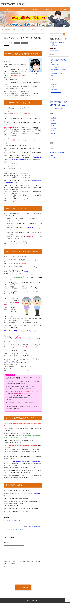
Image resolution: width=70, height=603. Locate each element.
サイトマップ (53, 155)
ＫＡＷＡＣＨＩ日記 (48, 9)
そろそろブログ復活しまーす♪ (58, 67)
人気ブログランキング (54, 50)
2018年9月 (53, 133)
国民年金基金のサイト (9, 362)
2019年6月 (53, 120)
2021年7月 (53, 118)
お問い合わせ (53, 157)
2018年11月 (53, 128)
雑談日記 (63, 105)
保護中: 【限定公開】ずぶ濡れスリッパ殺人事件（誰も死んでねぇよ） (59, 61)
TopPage (8, 9)
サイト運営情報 (62, 9)
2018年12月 (54, 125)
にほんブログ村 (53, 45)
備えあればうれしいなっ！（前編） (15, 529)
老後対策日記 (35, 9)
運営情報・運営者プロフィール (57, 152)
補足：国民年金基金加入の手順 (32, 526)
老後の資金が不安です (13, 3)
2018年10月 (54, 130)
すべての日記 (21, 9)
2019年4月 (53, 123)
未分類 (52, 87)
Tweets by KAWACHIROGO (56, 108)
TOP (8, 29)
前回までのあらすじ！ (56, 64)
